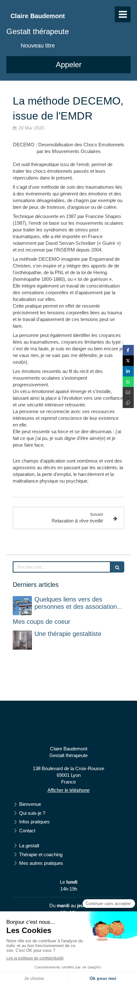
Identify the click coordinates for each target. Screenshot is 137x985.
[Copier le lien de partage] (128, 403)
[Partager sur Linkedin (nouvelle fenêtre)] (128, 371)
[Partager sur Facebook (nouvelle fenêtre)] (128, 350)
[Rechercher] (117, 567)
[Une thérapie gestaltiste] (22, 640)
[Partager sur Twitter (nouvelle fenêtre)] (128, 360)
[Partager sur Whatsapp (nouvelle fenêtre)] (128, 381)
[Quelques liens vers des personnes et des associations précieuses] (22, 605)
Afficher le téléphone (68, 790)
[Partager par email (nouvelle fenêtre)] (128, 392)
